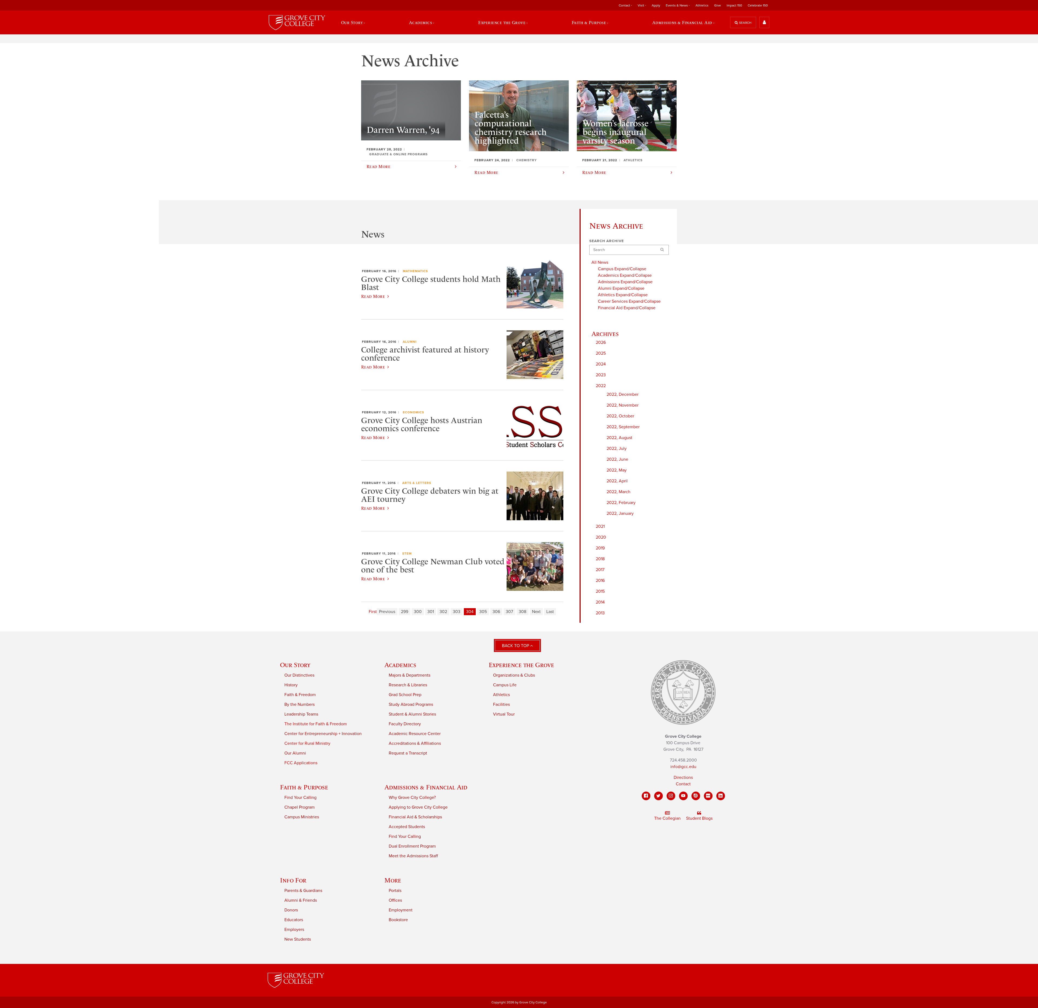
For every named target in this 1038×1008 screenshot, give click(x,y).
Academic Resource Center (415, 733)
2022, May (617, 470)
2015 (600, 591)
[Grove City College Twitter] (658, 796)
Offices (395, 900)
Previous (387, 611)
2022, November (622, 405)
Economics (413, 412)
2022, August (619, 437)
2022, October (620, 416)
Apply (656, 5)
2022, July (617, 448)
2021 (600, 526)
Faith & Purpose (304, 787)
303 (456, 611)
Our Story (295, 664)
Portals (395, 890)
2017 (600, 569)
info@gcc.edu (683, 766)
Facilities (501, 704)
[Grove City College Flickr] (708, 796)
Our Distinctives (299, 675)
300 (418, 611)
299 (404, 611)
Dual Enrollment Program (412, 846)
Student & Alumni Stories (412, 714)
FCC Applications (300, 763)
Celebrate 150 (758, 5)
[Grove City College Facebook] (646, 796)
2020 (601, 537)
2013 (600, 613)
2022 (601, 385)
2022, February (621, 502)
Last (550, 611)
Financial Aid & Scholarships (415, 817)
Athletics (702, 5)
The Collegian (667, 818)
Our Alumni (295, 753)
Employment (400, 910)
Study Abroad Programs (411, 704)
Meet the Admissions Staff (413, 856)
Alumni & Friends (300, 900)
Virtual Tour (504, 714)
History (291, 685)
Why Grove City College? (412, 797)
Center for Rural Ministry (307, 743)
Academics (400, 664)
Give (717, 5)
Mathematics (415, 271)
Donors (291, 910)
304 (470, 611)
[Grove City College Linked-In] (720, 796)
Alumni (410, 342)
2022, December (622, 394)
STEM (407, 553)
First (373, 611)
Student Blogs (699, 818)
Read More (373, 296)
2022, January (620, 513)
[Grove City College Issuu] (695, 796)
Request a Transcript (408, 753)
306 (496, 611)
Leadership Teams (301, 714)
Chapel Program (299, 807)
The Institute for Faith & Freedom (315, 724)
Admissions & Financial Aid (425, 787)
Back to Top (516, 645)
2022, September (623, 427)
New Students (297, 939)
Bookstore (398, 920)
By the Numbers (299, 704)
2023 (601, 375)
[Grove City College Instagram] (671, 796)
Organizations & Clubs (514, 675)
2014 (600, 602)
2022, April (617, 481)
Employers (294, 929)
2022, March (618, 492)
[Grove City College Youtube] (683, 796)
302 (443, 611)
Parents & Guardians (303, 890)
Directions (683, 777)
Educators (293, 920)
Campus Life (505, 685)
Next (536, 611)
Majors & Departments (409, 675)
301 (430, 611)
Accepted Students (407, 826)
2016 (600, 580)
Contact (683, 784)
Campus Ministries (301, 817)
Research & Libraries (408, 685)
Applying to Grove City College (418, 807)
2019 (600, 548)
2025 (601, 353)
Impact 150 (734, 5)
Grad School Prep (405, 694)
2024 (601, 364)
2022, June (617, 459)
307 (509, 611)
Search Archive (606, 241)
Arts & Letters (416, 483)
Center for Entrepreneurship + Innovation (323, 733)
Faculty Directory (405, 724)
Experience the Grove (521, 664)
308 (522, 611)
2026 (601, 342)
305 (483, 611)
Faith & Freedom (300, 694)
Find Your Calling (300, 797)
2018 (600, 559)
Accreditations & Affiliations (415, 743)
